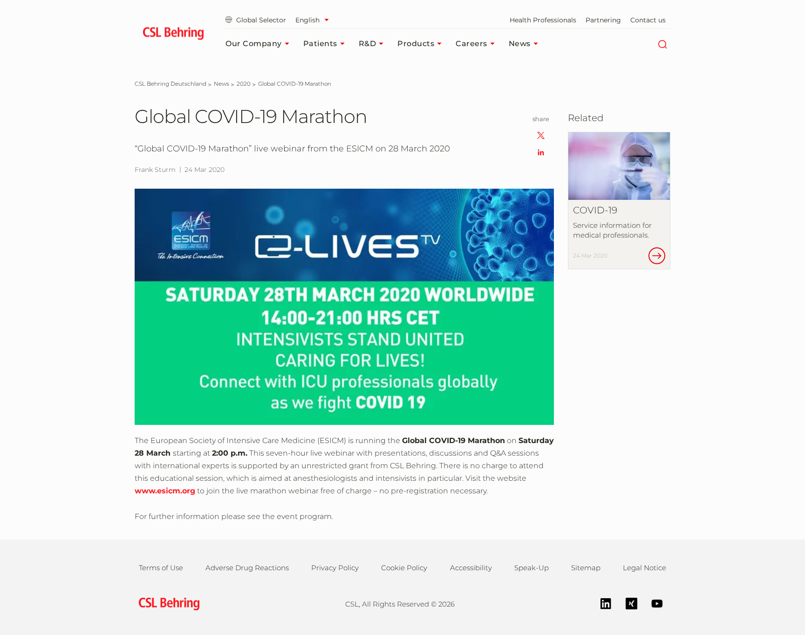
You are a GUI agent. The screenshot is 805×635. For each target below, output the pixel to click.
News (520, 43)
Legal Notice (644, 567)
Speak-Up (531, 567)
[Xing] (626, 602)
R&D (367, 43)
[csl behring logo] (166, 603)
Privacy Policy (335, 567)
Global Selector (261, 20)
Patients (320, 43)
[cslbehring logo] (173, 35)
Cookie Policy (404, 567)
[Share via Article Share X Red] (540, 135)
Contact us (648, 20)
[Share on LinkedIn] (540, 151)
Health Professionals (543, 20)
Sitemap (585, 567)
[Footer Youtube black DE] (652, 602)
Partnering (603, 20)
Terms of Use (161, 567)
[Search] (662, 44)
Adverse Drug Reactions (247, 567)
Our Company (253, 43)
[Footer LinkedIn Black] (601, 602)
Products (415, 43)
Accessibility (471, 567)
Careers (471, 43)
